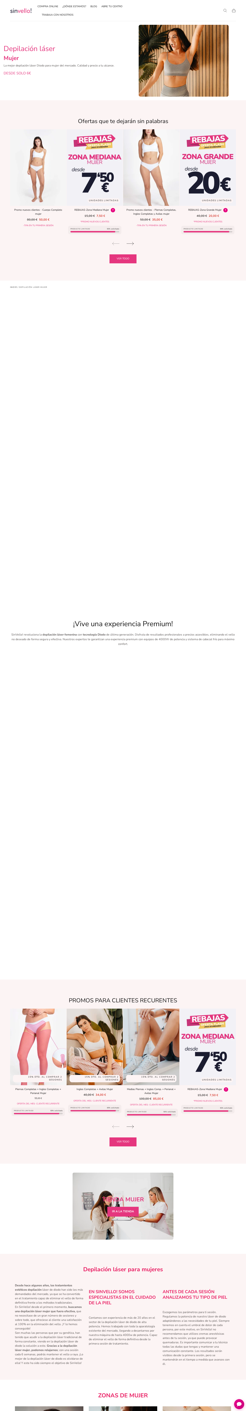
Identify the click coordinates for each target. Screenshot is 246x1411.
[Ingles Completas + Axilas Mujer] (95, 1047)
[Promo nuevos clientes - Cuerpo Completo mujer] (38, 167)
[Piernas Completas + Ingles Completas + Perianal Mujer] (38, 1047)
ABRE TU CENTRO (111, 6)
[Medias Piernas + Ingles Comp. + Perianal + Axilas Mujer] (151, 1047)
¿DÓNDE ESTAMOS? (74, 6)
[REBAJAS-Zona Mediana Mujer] (95, 167)
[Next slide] (130, 243)
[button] (225, 10)
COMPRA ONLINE (47, 6)
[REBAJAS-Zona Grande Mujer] (208, 167)
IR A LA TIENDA (123, 1212)
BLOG (93, 6)
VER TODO (123, 258)
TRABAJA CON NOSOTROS (57, 15)
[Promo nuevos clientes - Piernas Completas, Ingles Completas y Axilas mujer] (151, 167)
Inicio (13, 287)
